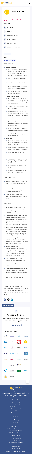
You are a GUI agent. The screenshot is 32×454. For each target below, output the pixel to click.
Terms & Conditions (16, 412)
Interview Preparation (16, 404)
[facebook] (5, 299)
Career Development (16, 408)
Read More (16, 397)
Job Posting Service (16, 422)
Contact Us (16, 416)
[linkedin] (12, 299)
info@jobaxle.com (17, 438)
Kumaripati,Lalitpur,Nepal (17, 442)
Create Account (16, 402)
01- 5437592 (17, 440)
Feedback (16, 414)
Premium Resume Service (16, 406)
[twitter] (8, 299)
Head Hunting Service (16, 424)
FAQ (16, 410)
